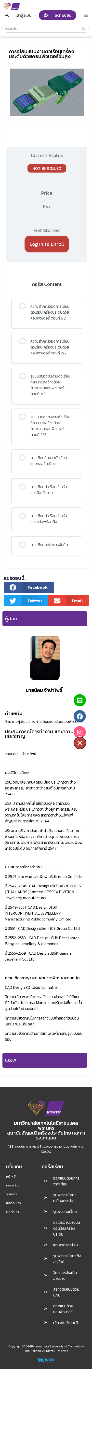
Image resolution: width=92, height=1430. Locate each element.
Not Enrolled (46, 168)
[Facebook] (80, 716)
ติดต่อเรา (12, 1212)
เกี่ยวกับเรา (13, 1203)
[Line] (80, 700)
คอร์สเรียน (13, 1185)
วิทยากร (11, 1194)
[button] (86, 15)
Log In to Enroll (47, 244)
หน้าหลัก (11, 1176)
